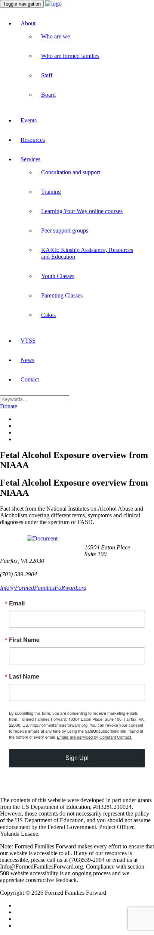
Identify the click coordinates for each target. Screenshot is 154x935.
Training (51, 191)
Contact (30, 379)
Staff (46, 75)
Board (48, 94)
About (28, 23)
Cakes (48, 315)
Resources (33, 140)
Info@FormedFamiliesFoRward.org (43, 588)
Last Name (24, 676)
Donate (8, 406)
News (27, 360)
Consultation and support (70, 172)
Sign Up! (77, 758)
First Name (24, 640)
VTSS (28, 340)
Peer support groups (64, 230)
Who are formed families (70, 56)
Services (30, 159)
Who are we (55, 36)
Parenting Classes (62, 295)
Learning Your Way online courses (82, 211)
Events (29, 120)
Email (17, 603)
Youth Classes (57, 276)
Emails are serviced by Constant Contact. (94, 737)
